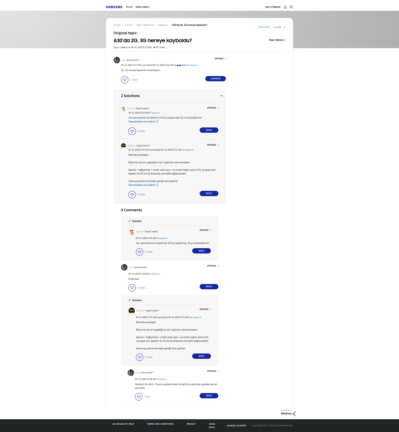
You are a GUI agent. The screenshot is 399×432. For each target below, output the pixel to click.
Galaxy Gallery (142, 7)
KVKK (212, 427)
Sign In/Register (273, 7)
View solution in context (141, 121)
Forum (129, 7)
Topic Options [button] (276, 39)
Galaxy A (194, 65)
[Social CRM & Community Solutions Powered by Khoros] (288, 412)
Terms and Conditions (160, 424)
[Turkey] (114, 6)
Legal (212, 424)
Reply (209, 130)
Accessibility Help (123, 424)
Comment (215, 78)
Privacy (191, 424)
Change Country (236, 425)
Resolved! (264, 26)
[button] (220, 58)
